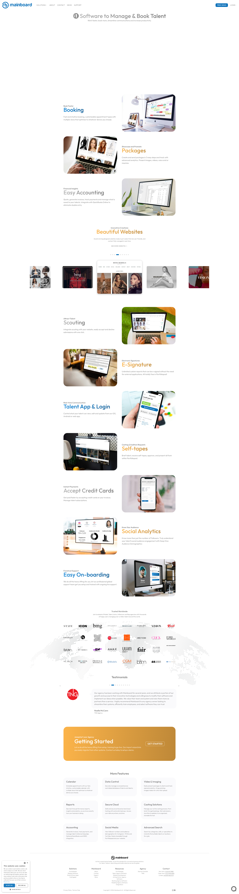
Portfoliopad (73, 871)
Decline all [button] (22, 885)
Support (77, 5)
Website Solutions (73, 873)
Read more (7, 882)
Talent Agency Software (119, 873)
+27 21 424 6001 (169, 873)
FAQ (143, 873)
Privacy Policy (67, 890)
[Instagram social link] (173, 890)
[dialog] (16, 876)
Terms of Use (76, 890)
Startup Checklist (143, 871)
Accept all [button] (9, 885)
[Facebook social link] (175, 890)
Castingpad (72, 877)
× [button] (27, 863)
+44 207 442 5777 (168, 875)
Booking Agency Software (119, 881)
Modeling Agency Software (120, 883)
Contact (61, 5)
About (52, 5)
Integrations (119, 884)
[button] (111, 255)
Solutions (42, 5)
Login (233, 5)
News (69, 5)
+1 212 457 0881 (169, 871)
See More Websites (119, 246)
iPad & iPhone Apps (73, 875)
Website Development (119, 875)
